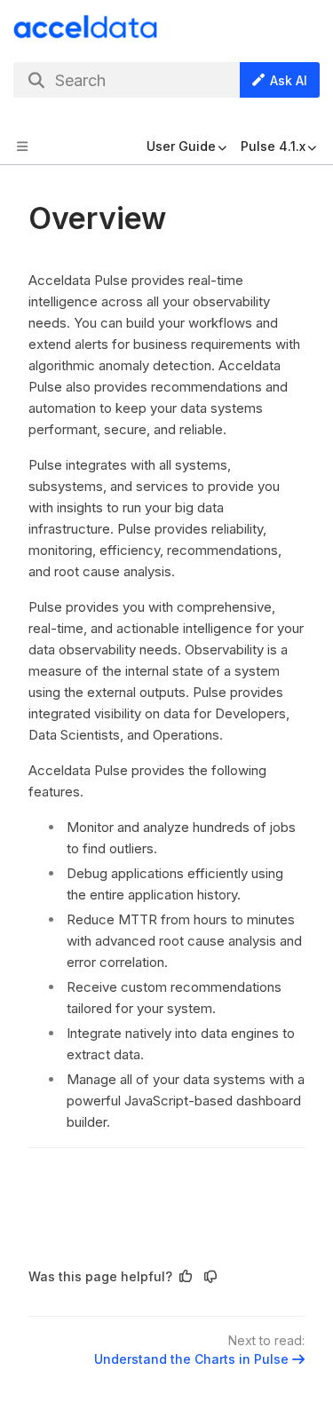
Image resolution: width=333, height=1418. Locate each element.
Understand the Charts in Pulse (191, 1359)
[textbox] (166, 727)
